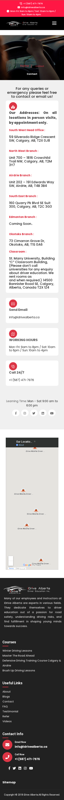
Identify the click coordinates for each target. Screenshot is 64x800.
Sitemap (9, 782)
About (6, 692)
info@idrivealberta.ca (33, 7)
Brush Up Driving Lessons (18, 670)
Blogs (6, 696)
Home (24, 66)
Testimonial (10, 711)
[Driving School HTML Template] (27, 589)
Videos (7, 721)
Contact (8, 701)
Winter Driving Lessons (17, 651)
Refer (5, 716)
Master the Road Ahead (18, 656)
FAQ (5, 706)
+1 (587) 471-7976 (33, 3)
